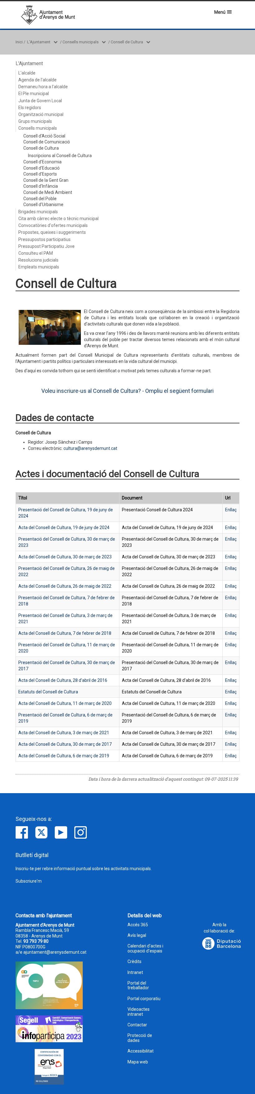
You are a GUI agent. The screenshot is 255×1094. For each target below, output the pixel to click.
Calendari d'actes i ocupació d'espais (145, 948)
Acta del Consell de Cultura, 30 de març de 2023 (65, 556)
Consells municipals (81, 42)
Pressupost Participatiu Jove (46, 246)
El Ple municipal (33, 93)
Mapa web (138, 1062)
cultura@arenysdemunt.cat (90, 448)
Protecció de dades (140, 1038)
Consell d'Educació (41, 168)
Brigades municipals (38, 211)
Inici (19, 42)
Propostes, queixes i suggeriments (52, 232)
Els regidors (29, 107)
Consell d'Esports (40, 173)
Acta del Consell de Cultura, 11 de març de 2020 (65, 703)
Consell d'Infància (40, 186)
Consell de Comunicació (46, 141)
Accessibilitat (141, 1051)
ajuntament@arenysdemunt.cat (54, 952)
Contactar (137, 1025)
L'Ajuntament (38, 42)
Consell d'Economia (42, 161)
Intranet (135, 972)
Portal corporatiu (144, 998)
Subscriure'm (29, 881)
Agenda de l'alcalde (37, 79)
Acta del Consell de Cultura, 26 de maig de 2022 (64, 586)
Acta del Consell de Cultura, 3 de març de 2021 (63, 732)
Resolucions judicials (38, 260)
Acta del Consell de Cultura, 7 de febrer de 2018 (64, 633)
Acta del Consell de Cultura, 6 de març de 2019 (63, 755)
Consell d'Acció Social (44, 135)
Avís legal (137, 935)
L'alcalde (26, 72)
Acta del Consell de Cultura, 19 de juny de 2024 (63, 527)
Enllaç (231, 509)
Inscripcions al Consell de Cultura (60, 155)
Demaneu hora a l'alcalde (43, 86)
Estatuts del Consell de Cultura (48, 691)
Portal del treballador (138, 985)
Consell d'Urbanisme (43, 204)
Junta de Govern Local (40, 100)
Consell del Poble (40, 198)
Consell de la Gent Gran (45, 180)
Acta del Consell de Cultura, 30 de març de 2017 (65, 744)
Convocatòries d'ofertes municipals (53, 225)
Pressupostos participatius (44, 239)
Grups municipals (35, 121)
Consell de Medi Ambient (47, 192)
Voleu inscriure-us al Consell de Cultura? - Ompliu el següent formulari (127, 391)
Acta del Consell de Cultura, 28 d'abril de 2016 (62, 680)
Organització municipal (40, 114)
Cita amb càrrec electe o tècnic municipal (58, 218)
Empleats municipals (38, 266)
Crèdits (134, 961)
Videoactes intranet (139, 1011)
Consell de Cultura (127, 42)
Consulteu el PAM (35, 253)
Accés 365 (138, 925)
